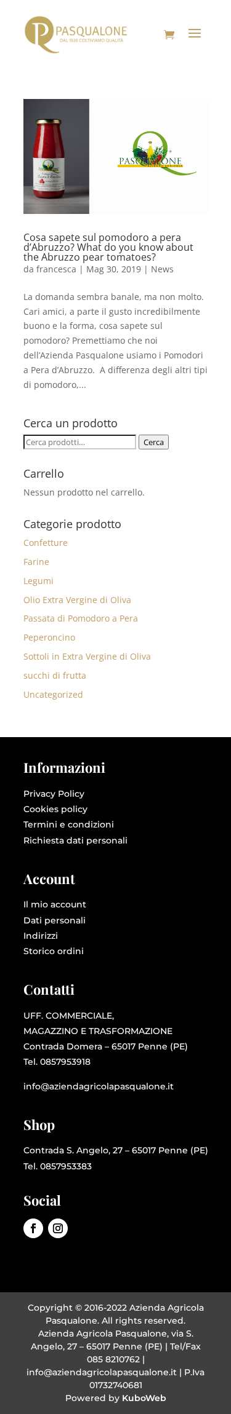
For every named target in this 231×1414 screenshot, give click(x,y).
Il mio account (54, 904)
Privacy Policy (53, 793)
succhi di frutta (54, 675)
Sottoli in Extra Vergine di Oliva (87, 656)
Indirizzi (40, 935)
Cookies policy (55, 809)
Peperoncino (49, 637)
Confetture (45, 542)
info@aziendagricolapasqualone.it (98, 1086)
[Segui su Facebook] (33, 1228)
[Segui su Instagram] (58, 1228)
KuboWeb (144, 1398)
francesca (56, 269)
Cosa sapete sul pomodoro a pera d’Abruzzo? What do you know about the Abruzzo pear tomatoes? (108, 247)
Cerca (154, 442)
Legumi (38, 581)
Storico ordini (53, 951)
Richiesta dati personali (75, 840)
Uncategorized (53, 694)
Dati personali (54, 920)
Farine (36, 561)
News (162, 269)
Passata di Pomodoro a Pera (80, 618)
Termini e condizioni (68, 824)
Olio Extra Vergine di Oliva (77, 600)
